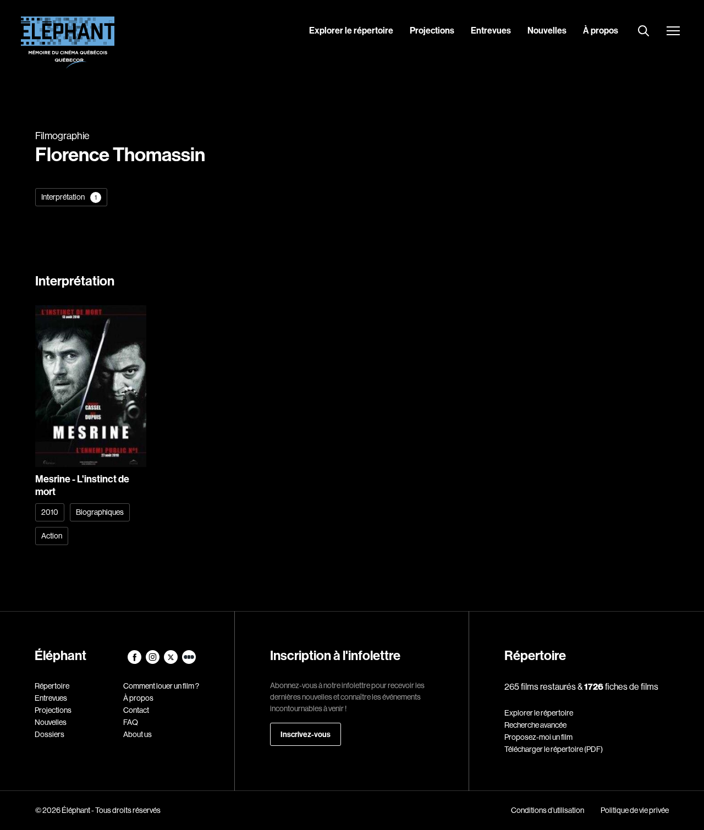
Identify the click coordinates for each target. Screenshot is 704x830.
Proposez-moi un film (538, 737)
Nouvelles (546, 30)
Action (51, 536)
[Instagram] (153, 661)
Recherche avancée (535, 725)
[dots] (189, 661)
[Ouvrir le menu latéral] (673, 32)
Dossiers (49, 734)
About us (137, 734)
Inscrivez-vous (305, 734)
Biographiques (100, 512)
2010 (49, 512)
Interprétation (69, 197)
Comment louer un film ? (161, 686)
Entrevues (491, 30)
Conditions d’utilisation (547, 810)
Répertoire (52, 686)
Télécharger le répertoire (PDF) (553, 749)
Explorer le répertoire (351, 30)
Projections (432, 30)
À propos (600, 30)
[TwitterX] (171, 661)
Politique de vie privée (635, 810)
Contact (136, 710)
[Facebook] (135, 661)
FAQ (130, 722)
